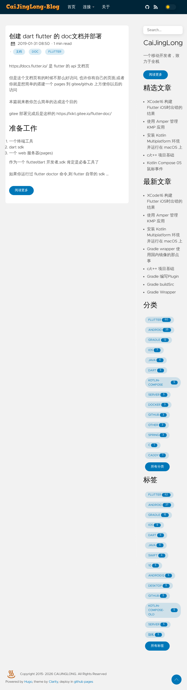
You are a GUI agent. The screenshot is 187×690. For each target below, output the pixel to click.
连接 (87, 7)
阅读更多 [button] (155, 74)
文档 (19, 51)
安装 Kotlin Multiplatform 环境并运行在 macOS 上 (164, 141)
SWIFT (155, 555)
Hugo (28, 681)
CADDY (155, 455)
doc (35, 51)
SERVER (156, 394)
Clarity (53, 681)
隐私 (153, 634)
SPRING (156, 435)
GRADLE (157, 340)
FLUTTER (158, 319)
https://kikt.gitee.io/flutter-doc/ (84, 114)
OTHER (155, 425)
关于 (106, 7)
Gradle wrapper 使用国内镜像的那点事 (163, 255)
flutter (54, 51)
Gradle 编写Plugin (163, 277)
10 (152, 565)
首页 (71, 7)
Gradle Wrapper (161, 292)
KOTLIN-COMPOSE (161, 382)
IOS (153, 350)
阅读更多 (21, 190)
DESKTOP (157, 585)
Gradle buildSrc (160, 285)
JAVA (154, 360)
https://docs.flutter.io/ (28, 66)
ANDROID (158, 329)
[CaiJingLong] (34, 7)
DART (154, 370)
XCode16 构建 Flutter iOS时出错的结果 (164, 108)
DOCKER (157, 404)
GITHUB (156, 414)
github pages (83, 681)
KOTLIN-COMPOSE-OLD (161, 610)
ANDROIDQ (158, 575)
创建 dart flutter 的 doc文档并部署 (55, 37)
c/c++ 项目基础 (160, 155)
